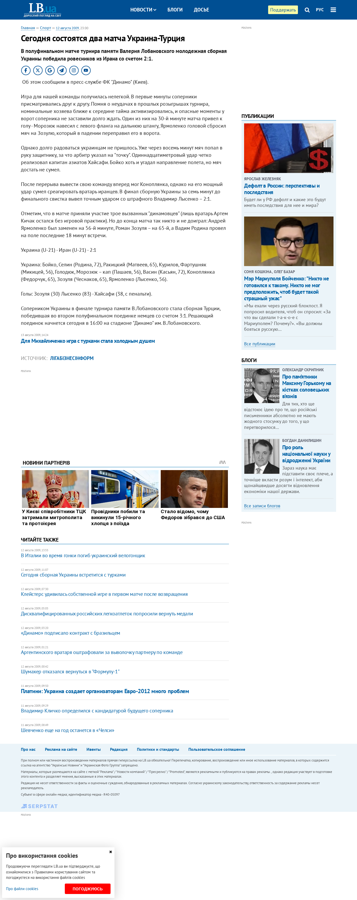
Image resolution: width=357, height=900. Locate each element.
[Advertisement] (125, 410)
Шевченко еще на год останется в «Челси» (67, 730)
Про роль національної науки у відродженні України (306, 454)
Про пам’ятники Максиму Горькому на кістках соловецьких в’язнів (306, 386)
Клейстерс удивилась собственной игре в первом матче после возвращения (104, 594)
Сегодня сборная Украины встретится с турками (73, 574)
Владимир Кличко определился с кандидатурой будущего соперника (97, 710)
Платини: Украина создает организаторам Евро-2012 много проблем (105, 691)
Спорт (45, 27)
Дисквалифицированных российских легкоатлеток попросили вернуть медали (107, 613)
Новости (141, 10)
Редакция (119, 749)
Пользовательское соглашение (216, 749)
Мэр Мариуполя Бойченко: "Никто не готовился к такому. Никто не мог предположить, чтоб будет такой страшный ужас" (286, 288)
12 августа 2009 (67, 28)
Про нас (28, 749)
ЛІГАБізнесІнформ (72, 358)
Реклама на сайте (61, 749)
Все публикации (259, 344)
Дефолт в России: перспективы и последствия (281, 189)
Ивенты (94, 749)
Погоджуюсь (88, 889)
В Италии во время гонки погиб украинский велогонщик (83, 555)
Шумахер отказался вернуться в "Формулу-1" (70, 671)
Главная (28, 27)
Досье (201, 10)
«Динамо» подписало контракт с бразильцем (70, 632)
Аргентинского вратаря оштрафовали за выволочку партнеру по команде (102, 652)
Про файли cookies (22, 888)
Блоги (175, 10)
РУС (320, 10)
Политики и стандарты (158, 749)
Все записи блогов (262, 506)
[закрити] (110, 852)
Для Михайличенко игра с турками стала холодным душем (88, 340)
